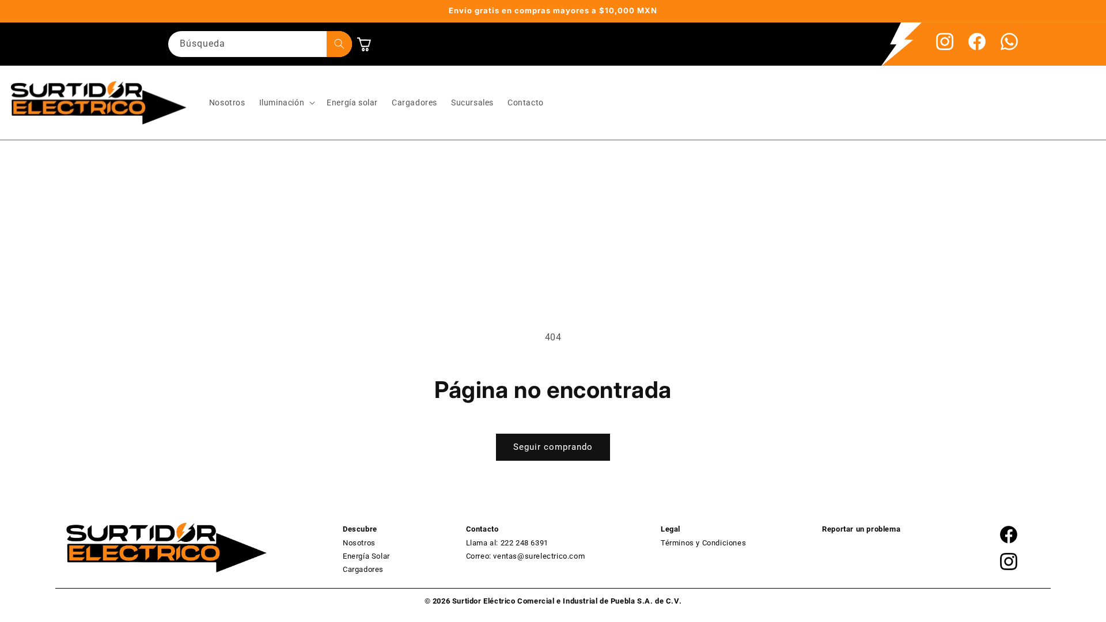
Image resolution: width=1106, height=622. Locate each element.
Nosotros (359, 542)
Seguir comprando (553, 447)
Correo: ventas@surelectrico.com (525, 556)
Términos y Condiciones (703, 542)
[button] (286, 102)
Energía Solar (366, 556)
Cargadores (363, 569)
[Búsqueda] (339, 44)
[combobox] (260, 44)
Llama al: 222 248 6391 (507, 542)
